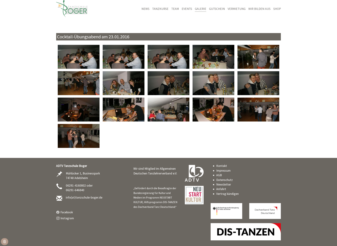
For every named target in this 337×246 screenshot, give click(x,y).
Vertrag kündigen (227, 194)
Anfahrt (221, 189)
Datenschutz (224, 180)
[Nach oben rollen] (328, 237)
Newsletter (223, 184)
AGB (219, 175)
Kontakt (221, 166)
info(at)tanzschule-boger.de (84, 197)
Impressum (223, 170)
